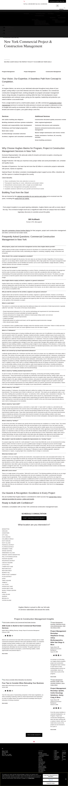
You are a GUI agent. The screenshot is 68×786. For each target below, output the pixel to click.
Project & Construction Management (31, 630)
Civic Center (6, 537)
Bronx (4, 592)
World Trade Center (9, 590)
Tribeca (4, 582)
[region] (34, 779)
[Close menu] (57, 6)
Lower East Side (7, 566)
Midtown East (6, 568)
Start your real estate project (34, 518)
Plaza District (7, 576)
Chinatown (5, 533)
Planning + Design (18, 630)
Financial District (8, 545)
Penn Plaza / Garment (9, 574)
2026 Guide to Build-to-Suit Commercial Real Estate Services (21, 627)
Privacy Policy (31, 778)
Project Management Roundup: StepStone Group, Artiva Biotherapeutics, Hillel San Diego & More (58, 638)
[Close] (65, 779)
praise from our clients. (22, 198)
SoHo (4, 578)
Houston (40, 760)
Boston (40, 752)
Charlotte (41, 756)
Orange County (42, 766)
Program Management (8, 71)
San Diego (40, 771)
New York (40, 764)
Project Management (30, 71)
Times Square (6, 580)
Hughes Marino (5, 630)
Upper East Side (7, 586)
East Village (6, 543)
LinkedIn (64, 752)
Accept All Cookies (51, 783)
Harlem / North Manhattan (11, 554)
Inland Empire (41, 762)
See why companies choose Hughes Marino (16, 230)
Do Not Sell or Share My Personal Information (51, 776)
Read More (5, 653)
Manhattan (5, 529)
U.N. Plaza (5, 584)
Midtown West (7, 570)
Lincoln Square (7, 562)
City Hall (5, 535)
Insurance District (8, 560)
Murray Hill (6, 572)
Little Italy (5, 564)
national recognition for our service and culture (31, 196)
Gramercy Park (7, 548)
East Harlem (6, 541)
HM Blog (12, 630)
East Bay (40, 759)
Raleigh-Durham (42, 767)
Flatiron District (8, 546)
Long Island (6, 594)
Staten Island (6, 600)
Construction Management (53, 71)
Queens (4, 596)
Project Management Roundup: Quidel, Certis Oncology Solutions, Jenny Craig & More (58, 692)
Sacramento (41, 769)
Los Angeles (41, 763)
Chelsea (5, 531)
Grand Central (7, 550)
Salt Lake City (41, 770)
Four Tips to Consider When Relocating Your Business (23, 683)
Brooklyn (5, 598)
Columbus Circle (7, 539)
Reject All (51, 779)
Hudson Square (7, 558)
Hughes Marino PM (54, 647)
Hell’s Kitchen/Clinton (9, 556)
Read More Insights (34, 735)
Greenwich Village (8, 552)
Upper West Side (7, 588)
